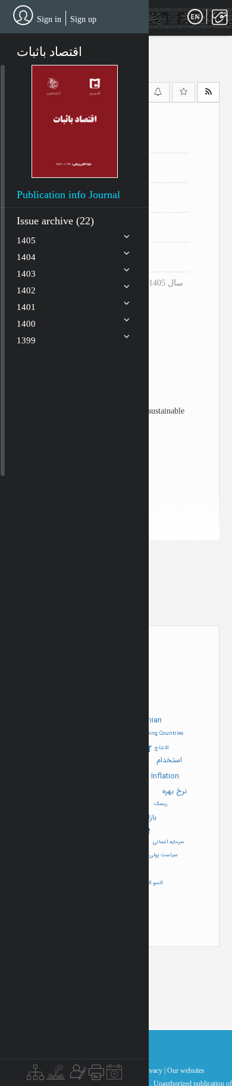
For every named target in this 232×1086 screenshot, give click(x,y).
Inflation (165, 777)
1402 (26, 290)
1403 (26, 273)
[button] (75, 121)
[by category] (35, 1075)
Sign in (49, 19)
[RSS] (208, 92)
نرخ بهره (174, 791)
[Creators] (76, 1075)
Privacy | (153, 1070)
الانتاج (161, 748)
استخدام (169, 760)
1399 (26, 340)
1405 (26, 240)
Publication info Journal (68, 195)
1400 (26, 323)
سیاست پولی (163, 855)
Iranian (150, 721)
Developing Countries (157, 734)
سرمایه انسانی (168, 842)
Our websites (186, 1070)
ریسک (160, 804)
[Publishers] (96, 1075)
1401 (26, 307)
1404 (26, 257)
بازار (151, 818)
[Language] (195, 17)
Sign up (83, 19)
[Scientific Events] (114, 1075)
